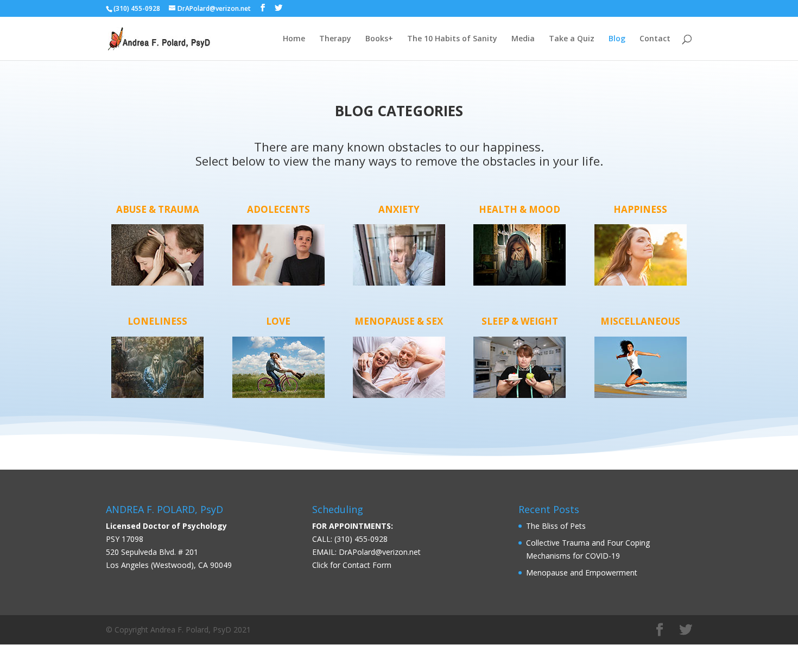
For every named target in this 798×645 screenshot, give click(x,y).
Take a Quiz (571, 39)
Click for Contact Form (351, 565)
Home (294, 39)
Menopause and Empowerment (581, 572)
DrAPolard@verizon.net (380, 552)
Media (523, 39)
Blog (617, 39)
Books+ (379, 39)
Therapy (335, 39)
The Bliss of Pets (556, 526)
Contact (654, 39)
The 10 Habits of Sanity (452, 39)
